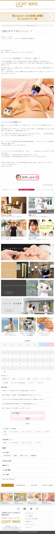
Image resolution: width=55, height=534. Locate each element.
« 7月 (4, 371)
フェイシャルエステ (13, 431)
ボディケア (35, 379)
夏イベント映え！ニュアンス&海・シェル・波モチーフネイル (16, 408)
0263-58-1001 (6, 503)
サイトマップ (28, 527)
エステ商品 (5, 383)
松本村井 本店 (7, 455)
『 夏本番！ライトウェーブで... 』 (10, 189)
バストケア (40, 383)
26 (19, 364)
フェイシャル (21, 379)
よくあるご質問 (6, 470)
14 (35, 356)
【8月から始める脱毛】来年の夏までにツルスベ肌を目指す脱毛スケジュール (19, 404)
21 (35, 360)
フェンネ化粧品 (28, 516)
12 (19, 356)
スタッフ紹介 (5, 474)
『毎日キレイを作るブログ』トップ (26, 189)
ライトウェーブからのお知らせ (18, 383)
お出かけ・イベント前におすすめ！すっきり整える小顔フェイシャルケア (18, 390)
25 (12, 364)
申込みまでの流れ (7, 461)
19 (19, 360)
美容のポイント (6, 379)
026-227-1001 (47, 503)
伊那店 (15, 455)
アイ (42, 379)
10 (4, 356)
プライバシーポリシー (30, 524)
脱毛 (14, 379)
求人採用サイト (28, 521)
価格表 (4, 448)
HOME (27, 423)
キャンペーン (31, 383)
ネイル (48, 379)
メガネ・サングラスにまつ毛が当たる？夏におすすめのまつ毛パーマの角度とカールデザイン (23, 399)
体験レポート (5, 465)
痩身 (29, 379)
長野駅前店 (33, 455)
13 (27, 356)
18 (12, 360)
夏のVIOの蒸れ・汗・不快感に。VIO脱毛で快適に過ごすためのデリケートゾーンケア (21, 395)
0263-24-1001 (8, 529)
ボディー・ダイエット (27, 431)
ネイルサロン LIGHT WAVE (31, 518)
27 (27, 364)
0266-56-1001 (33, 503)
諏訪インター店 (23, 455)
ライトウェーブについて (8, 479)
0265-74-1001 (20, 503)
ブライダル (46, 431)
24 (4, 364)
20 (27, 360)
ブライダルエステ (29, 513)
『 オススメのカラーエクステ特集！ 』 (43, 189)
